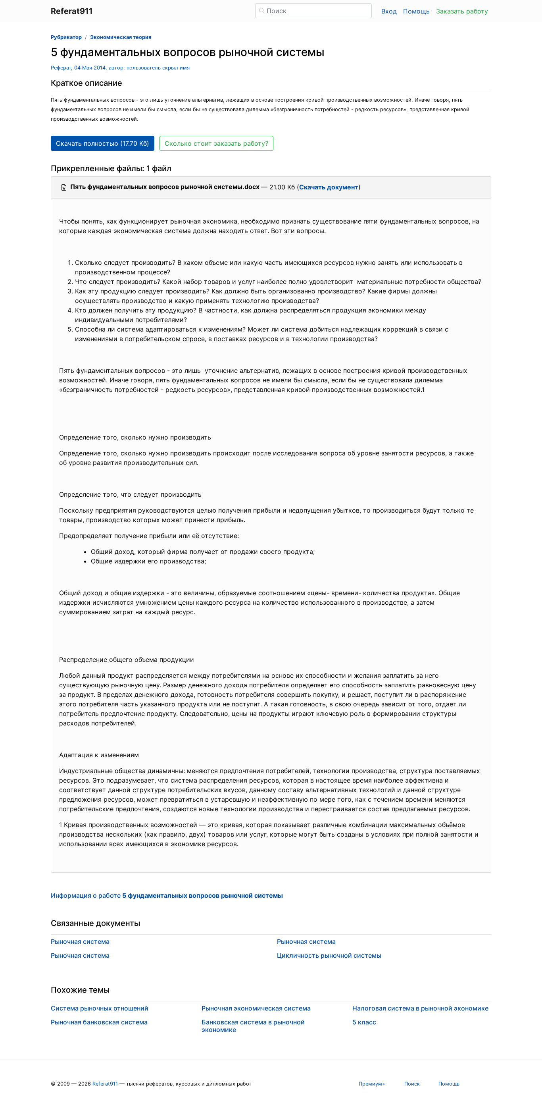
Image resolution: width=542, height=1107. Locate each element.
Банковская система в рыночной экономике (253, 1026)
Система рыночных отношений (99, 1008)
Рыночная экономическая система (256, 1008)
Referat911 (105, 1084)
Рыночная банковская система (99, 1022)
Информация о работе (167, 895)
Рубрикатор (66, 37)
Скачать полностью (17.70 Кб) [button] (102, 143)
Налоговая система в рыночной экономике (420, 1008)
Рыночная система (80, 941)
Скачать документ (328, 187)
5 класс (364, 1022)
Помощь (416, 11)
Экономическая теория (120, 37)
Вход (389, 11)
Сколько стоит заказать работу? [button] (216, 143)
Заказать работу (462, 11)
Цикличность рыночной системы (329, 955)
